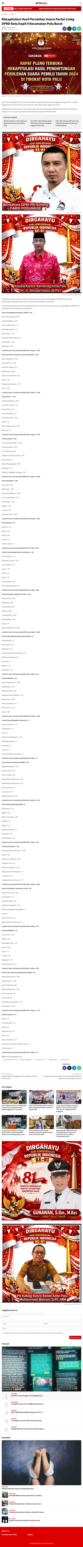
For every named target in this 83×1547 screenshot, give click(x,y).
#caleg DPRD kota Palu (10, 1060)
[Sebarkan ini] (64, 29)
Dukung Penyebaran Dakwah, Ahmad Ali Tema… (27, 1512)
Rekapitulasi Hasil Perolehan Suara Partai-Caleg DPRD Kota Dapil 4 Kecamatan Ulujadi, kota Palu (62, 1076)
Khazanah (5, 1487)
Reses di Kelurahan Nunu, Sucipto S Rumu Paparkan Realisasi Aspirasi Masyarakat (41, 1107)
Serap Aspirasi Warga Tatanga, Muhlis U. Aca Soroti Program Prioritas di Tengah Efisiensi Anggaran (67, 1108)
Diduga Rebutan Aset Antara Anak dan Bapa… (28, 1429)
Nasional (14, 1410)
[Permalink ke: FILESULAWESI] (4, 28)
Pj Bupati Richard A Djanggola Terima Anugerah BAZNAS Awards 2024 (19, 1076)
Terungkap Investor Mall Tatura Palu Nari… (27, 1421)
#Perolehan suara (40, 1060)
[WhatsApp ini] (79, 29)
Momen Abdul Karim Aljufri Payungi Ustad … (25, 1520)
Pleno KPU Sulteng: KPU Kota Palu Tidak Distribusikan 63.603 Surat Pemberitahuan (67, 123)
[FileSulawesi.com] (41, 3)
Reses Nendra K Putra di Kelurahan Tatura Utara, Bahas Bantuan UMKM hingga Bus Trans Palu (14, 1107)
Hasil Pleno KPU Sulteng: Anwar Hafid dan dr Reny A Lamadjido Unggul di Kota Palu (41, 123)
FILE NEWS (14, 1394)
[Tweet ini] (69, 29)
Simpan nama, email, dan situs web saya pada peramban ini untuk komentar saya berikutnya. (33, 1333)
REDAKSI (30, 1535)
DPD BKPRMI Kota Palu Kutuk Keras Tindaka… (26, 1496)
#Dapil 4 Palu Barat (26, 1060)
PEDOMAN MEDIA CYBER (9, 1535)
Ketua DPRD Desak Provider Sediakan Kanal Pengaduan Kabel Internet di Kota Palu (41, 1132)
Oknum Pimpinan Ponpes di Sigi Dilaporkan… (18, 1489)
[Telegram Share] (74, 29)
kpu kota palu (64, 1060)
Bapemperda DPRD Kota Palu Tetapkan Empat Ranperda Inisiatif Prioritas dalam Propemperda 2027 (66, 1133)
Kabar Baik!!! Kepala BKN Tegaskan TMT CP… (27, 1412)
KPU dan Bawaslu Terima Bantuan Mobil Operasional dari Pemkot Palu (15, 123)
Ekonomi (13, 1419)
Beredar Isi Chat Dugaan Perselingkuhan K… (27, 1396)
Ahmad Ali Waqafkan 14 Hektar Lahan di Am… (25, 1504)
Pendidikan (14, 1402)
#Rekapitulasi (53, 1060)
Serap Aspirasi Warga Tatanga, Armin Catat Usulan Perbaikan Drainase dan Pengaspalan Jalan (13, 1132)
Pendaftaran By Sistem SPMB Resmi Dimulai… (27, 1404)
